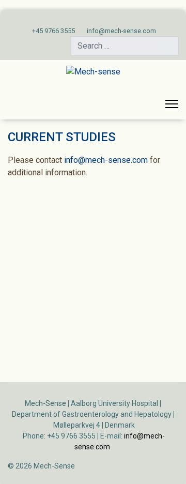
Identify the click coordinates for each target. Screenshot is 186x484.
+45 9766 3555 (53, 31)
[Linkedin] (101, 20)
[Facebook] (85, 20)
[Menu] (171, 103)
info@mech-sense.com (121, 31)
